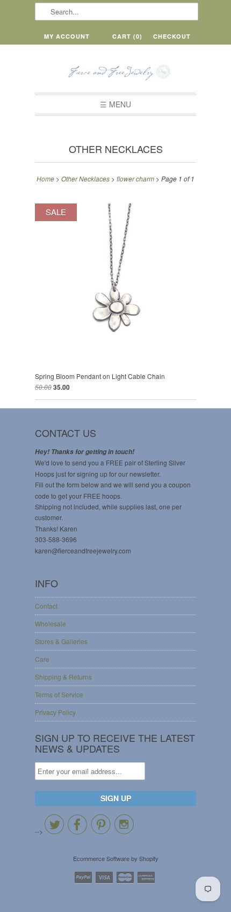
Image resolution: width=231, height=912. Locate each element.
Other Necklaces (116, 149)
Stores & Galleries (61, 641)
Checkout (172, 36)
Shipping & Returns (63, 676)
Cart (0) (127, 36)
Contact (46, 605)
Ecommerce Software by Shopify (115, 858)
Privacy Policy (55, 712)
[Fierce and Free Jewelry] (115, 73)
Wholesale (50, 623)
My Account (67, 36)
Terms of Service (59, 694)
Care (42, 658)
